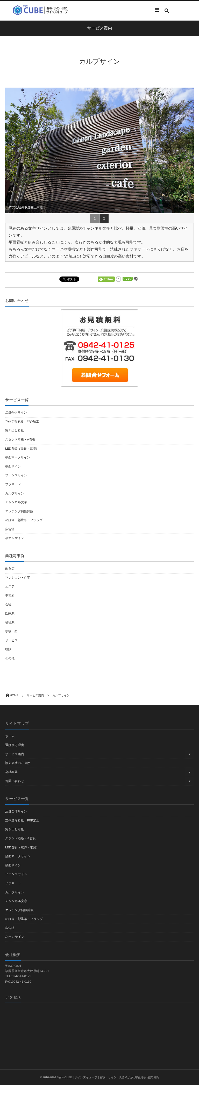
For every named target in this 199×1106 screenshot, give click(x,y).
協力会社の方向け (17, 763)
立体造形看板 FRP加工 (22, 421)
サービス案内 (14, 754)
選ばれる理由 (14, 745)
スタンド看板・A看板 (20, 439)
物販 (8, 649)
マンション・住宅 (17, 577)
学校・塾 (11, 631)
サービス (11, 640)
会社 (8, 604)
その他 (10, 658)
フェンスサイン (16, 475)
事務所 (10, 595)
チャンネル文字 (16, 502)
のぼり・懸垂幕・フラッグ (23, 520)
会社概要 (11, 772)
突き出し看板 (14, 430)
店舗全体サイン (16, 412)
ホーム (10, 736)
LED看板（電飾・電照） (22, 448)
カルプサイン (14, 493)
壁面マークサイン (17, 457)
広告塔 (10, 529)
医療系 (10, 613)
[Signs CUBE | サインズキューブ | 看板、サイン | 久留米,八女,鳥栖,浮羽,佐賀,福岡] (43, 10)
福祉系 (10, 622)
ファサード (13, 484)
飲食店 (10, 568)
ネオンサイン (14, 538)
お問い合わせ (14, 781)
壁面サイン (13, 466)
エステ (10, 586)
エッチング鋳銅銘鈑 (19, 511)
